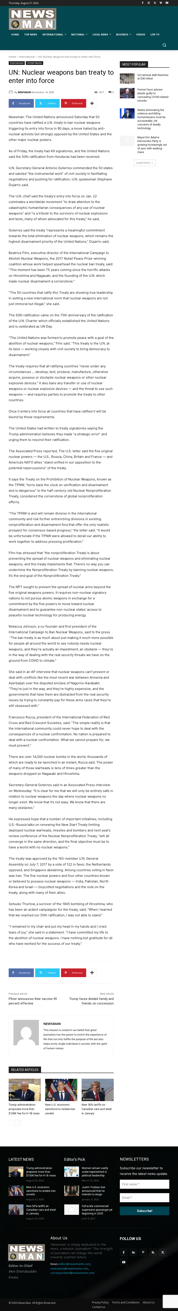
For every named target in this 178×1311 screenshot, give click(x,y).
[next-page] (18, 1123)
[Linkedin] (133, 1252)
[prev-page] (11, 1123)
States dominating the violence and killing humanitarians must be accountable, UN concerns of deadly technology (151, 119)
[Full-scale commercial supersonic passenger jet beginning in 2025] (71, 1209)
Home (12, 57)
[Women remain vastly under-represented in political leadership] (71, 1171)
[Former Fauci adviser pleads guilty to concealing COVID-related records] (127, 93)
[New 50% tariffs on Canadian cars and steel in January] (98, 1090)
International (27, 57)
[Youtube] (166, 3)
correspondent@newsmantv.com (72, 1273)
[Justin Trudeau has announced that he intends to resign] (71, 1191)
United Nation (34, 62)
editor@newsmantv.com (74, 1264)
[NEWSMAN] (11, 92)
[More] (92, 103)
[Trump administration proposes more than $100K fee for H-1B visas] (25, 1090)
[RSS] (153, 1252)
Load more (143, 163)
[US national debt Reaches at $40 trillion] (127, 78)
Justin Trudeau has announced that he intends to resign (93, 1191)
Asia (48, 1099)
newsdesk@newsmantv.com (69, 1268)
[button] (164, 45)
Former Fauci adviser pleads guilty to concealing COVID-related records (152, 95)
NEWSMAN (24, 92)
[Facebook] (142, 3)
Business (15, 1099)
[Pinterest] (143, 1252)
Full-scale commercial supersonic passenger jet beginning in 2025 (97, 1210)
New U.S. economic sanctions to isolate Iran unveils (60, 1109)
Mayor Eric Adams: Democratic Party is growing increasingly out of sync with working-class (152, 144)
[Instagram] (148, 3)
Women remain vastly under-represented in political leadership (95, 1172)
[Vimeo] (160, 3)
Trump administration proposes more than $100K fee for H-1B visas (24, 1109)
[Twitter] (154, 3)
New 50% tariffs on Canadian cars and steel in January (97, 1109)
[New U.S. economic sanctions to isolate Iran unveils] (61, 1090)
